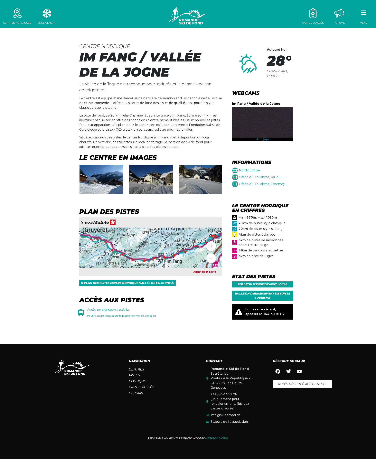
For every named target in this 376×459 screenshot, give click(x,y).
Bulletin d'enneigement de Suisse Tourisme (262, 295)
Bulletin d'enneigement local (262, 284)
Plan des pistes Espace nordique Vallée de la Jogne (127, 283)
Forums (136, 393)
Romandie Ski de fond (188, 16)
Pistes (134, 375)
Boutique (137, 381)
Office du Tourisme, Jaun (258, 177)
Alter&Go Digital (216, 438)
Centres (136, 369)
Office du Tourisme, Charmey (262, 184)
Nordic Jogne (249, 170)
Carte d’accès (141, 387)
